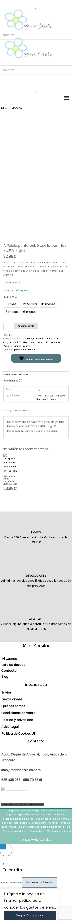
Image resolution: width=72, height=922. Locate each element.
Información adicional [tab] (15, 374)
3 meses (41, 399)
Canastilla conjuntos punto (47, 338)
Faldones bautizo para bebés (18, 818)
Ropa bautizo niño (52, 826)
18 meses (60, 395)
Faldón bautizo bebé (29, 826)
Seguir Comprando (30, 915)
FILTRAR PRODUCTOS (11, 107)
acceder (19, 431)
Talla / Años (10, 297)
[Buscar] (68, 34)
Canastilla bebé (24, 338)
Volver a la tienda (39, 882)
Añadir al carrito (26, 326)
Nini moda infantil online (52, 810)
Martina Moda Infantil (59, 831)
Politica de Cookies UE (18, 733)
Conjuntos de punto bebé (19, 814)
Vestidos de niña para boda (29, 831)
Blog (4, 676)
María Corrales (41, 840)
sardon (32, 349)
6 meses (51, 399)
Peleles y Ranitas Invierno (16, 346)
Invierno (41, 342)
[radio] (12, 304)
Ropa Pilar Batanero (26, 810)
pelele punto (20, 349)
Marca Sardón (53, 342)
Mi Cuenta (9, 658)
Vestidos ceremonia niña (43, 822)
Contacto (9, 670)
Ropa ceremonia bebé (14, 822)
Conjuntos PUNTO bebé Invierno (19, 342)
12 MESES (49, 395)
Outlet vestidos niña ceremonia (53, 818)
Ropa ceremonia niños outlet (51, 814)
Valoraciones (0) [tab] (12, 380)
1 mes (39, 395)
